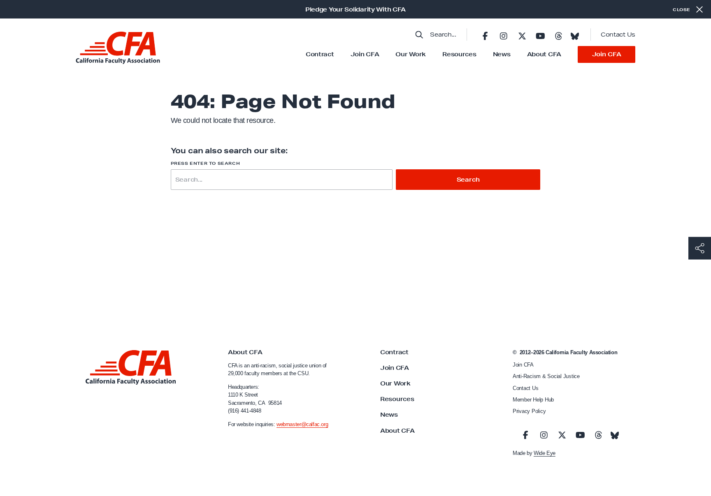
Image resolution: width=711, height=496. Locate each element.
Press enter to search (205, 163)
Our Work (410, 54)
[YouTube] (540, 34)
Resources (459, 54)
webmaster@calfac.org (302, 424)
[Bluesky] (575, 34)
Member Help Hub (533, 400)
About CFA (544, 54)
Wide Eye (544, 453)
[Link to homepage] (118, 48)
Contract (320, 54)
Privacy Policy (529, 411)
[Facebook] (485, 34)
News (502, 54)
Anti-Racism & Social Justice (546, 376)
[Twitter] (522, 34)
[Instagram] (503, 34)
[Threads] (558, 34)
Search (468, 179)
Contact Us (618, 34)
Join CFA (365, 54)
